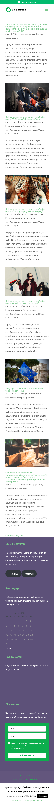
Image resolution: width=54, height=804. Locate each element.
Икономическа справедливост (19, 397)
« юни (8, 648)
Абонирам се (27, 755)
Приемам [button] (43, 796)
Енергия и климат (13, 126)
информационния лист (33, 743)
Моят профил (25, 775)
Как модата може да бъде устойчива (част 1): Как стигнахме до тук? (25, 302)
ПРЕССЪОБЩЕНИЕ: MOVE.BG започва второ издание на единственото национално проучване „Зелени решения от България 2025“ (26, 27)
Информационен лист (25, 783)
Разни (15, 133)
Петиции (13, 573)
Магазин (29, 573)
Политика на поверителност (25, 779)
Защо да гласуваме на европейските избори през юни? (24, 389)
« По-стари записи (15, 535)
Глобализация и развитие (30, 34)
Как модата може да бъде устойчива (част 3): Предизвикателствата (25, 118)
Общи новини (11, 38)
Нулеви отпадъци (29, 130)
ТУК (17, 669)
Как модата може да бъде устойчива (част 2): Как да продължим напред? (25, 210)
